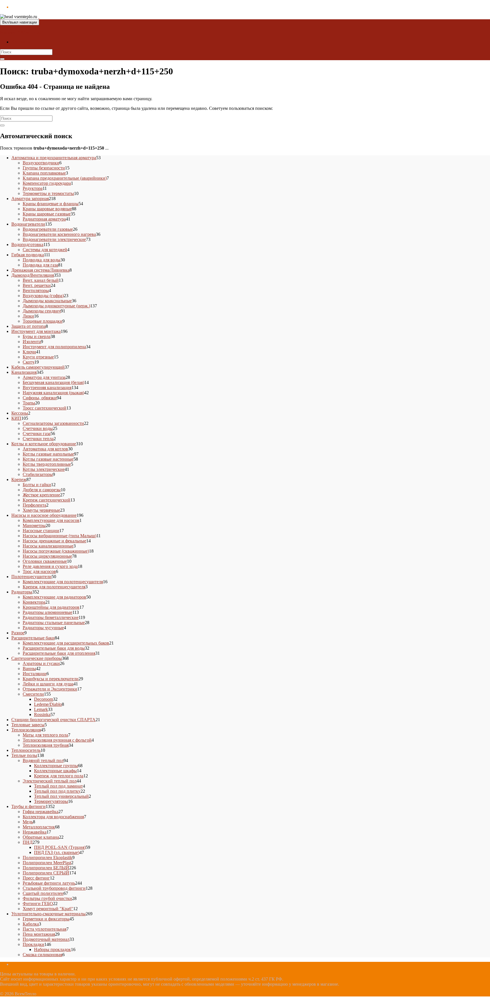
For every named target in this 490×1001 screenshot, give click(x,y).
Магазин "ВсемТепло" (21, 32)
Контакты (20, 41)
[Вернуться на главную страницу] (38, 16)
